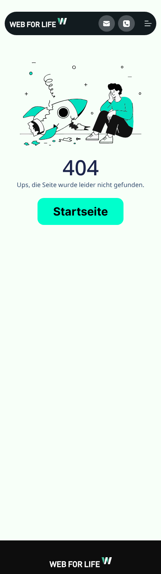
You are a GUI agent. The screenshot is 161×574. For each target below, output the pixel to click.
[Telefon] (126, 23)
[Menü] (148, 23)
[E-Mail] (106, 23)
